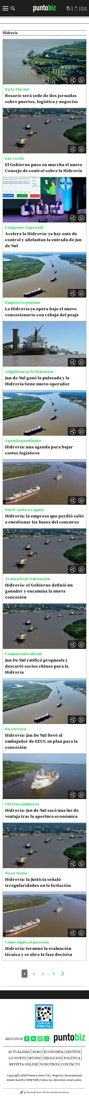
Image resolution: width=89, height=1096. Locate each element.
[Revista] (68, 8)
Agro (37, 1051)
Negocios (53, 1058)
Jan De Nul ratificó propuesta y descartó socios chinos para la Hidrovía (36, 666)
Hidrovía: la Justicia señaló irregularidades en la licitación (38, 882)
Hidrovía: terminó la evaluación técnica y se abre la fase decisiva (38, 951)
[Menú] (6, 8)
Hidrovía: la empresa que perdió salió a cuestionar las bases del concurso (44, 519)
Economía (53, 1051)
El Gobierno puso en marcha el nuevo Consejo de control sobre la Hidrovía (43, 168)
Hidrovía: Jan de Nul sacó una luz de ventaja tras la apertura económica (42, 813)
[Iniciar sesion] (76, 8)
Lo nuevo (17, 1058)
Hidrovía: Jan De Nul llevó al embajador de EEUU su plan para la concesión (41, 741)
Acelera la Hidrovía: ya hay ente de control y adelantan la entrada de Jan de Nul (43, 240)
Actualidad (19, 1051)
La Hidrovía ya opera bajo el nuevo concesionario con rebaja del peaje (42, 312)
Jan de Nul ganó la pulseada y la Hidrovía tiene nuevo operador (37, 381)
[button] (81, 80)
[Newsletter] (84, 8)
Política (72, 1058)
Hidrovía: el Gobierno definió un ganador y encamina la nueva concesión (39, 591)
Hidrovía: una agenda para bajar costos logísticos (39, 450)
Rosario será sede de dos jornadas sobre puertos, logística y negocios (41, 99)
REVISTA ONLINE (23, 1064)
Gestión (73, 1051)
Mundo (35, 1058)
